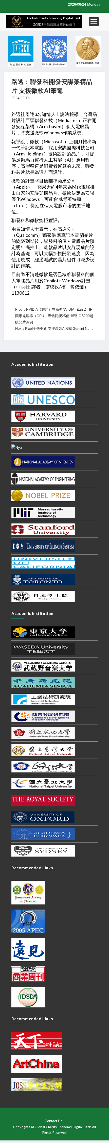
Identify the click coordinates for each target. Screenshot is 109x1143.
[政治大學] (43, 766)
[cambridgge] (43, 433)
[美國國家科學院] (43, 461)
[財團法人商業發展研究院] (43, 716)
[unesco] (43, 399)
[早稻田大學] (43, 649)
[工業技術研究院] (43, 699)
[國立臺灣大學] (43, 749)
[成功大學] (43, 733)
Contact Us (53, 1121)
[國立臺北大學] (43, 783)
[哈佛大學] (43, 416)
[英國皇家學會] (43, 800)
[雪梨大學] (43, 850)
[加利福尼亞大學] (43, 562)
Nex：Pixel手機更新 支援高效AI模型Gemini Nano (54, 328)
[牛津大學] (43, 817)
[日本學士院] (43, 596)
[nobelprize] (43, 495)
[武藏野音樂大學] (43, 665)
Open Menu (94, 21)
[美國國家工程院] (43, 478)
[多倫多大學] (43, 579)
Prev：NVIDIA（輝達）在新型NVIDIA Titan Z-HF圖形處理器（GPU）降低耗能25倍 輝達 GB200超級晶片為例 (54, 315)
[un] (43, 382)
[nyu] (16, 447)
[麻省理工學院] (43, 512)
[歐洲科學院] (43, 834)
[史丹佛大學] (43, 529)
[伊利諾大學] (43, 546)
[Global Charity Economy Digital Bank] (44, 21)
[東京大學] (43, 632)
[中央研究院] (43, 682)
